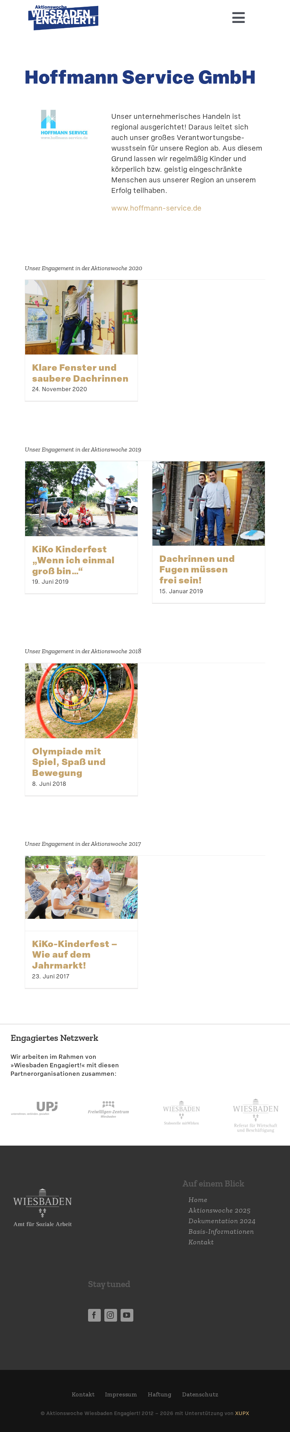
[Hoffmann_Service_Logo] (63, 108)
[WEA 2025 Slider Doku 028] (63, 8)
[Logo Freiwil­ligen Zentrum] (108, 1094)
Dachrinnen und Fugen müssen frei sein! (197, 569)
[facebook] (94, 1315)
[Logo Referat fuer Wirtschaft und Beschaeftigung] (255, 1097)
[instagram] (110, 1315)
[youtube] (127, 1315)
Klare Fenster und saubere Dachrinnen (80, 372)
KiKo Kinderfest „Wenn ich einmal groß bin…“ (73, 559)
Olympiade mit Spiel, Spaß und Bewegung (69, 762)
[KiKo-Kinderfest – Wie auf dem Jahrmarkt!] (81, 887)
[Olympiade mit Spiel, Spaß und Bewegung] (81, 700)
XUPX (242, 1413)
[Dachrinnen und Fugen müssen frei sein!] (208, 503)
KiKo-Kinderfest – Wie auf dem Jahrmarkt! (74, 954)
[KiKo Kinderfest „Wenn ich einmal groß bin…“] (81, 498)
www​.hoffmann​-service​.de (156, 208)
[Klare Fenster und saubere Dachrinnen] (81, 317)
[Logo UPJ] (34, 1094)
